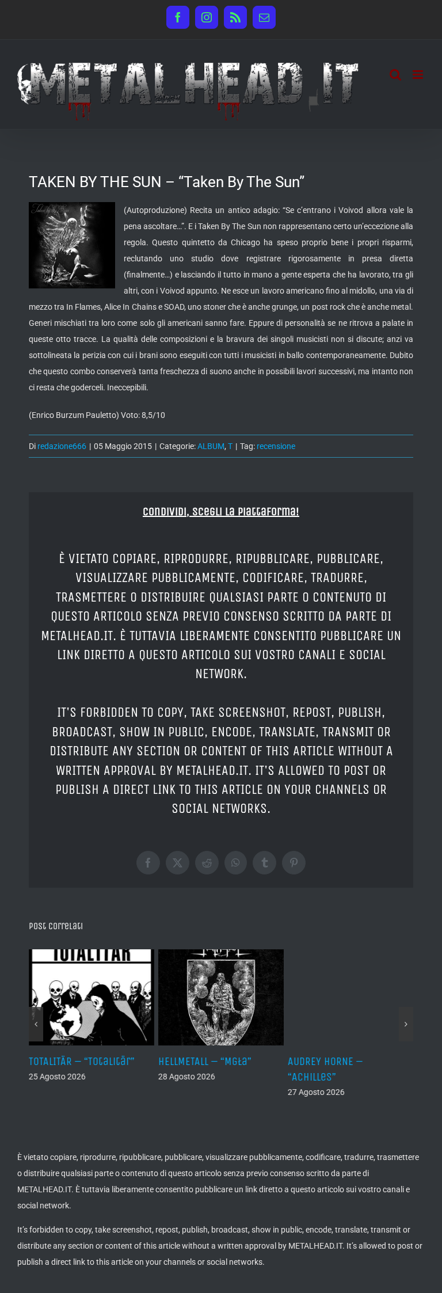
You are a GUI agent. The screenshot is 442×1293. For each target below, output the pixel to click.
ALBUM (210, 446)
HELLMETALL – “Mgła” (205, 1061)
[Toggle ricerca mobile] (395, 75)
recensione (276, 446)
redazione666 (61, 446)
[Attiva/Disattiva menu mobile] (419, 75)
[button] (36, 1024)
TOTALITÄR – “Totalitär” (82, 1061)
